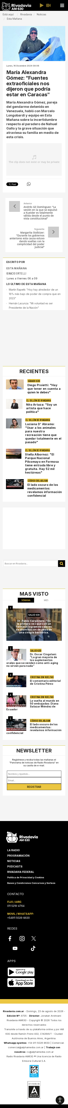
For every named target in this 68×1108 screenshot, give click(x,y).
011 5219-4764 (15, 905)
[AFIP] (34, 1071)
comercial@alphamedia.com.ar (26, 1047)
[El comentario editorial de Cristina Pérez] (16, 681)
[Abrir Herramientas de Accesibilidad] (60, 1100)
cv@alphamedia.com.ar (40, 1051)
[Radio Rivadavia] (22, 836)
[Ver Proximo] (53, 232)
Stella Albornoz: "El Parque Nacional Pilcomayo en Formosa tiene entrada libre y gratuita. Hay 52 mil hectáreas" (42, 463)
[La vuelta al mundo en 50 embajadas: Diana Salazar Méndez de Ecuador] (16, 701)
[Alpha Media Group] (34, 1090)
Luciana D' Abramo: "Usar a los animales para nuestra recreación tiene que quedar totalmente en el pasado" (43, 433)
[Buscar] (61, 563)
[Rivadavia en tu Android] (21, 971)
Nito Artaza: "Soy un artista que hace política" (41, 408)
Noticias (13, 861)
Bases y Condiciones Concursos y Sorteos (31, 883)
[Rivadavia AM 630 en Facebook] (12, 938)
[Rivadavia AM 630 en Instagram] (24, 938)
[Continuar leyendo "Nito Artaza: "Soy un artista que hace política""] (14, 404)
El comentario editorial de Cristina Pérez (45, 682)
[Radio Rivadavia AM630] (16, 6)
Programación (18, 855)
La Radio (13, 850)
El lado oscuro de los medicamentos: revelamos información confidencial (44, 490)
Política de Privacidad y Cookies (25, 877)
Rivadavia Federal (20, 871)
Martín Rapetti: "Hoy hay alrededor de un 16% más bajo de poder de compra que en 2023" (35, 294)
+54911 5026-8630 (18, 917)
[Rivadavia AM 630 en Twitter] (36, 938)
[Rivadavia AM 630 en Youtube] (15, 948)
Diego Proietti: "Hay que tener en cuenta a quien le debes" (44, 388)
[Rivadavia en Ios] (21, 982)
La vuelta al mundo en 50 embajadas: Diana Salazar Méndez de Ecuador (32, 705)
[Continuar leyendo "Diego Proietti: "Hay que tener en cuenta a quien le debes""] (15, 384)
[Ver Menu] (62, 5)
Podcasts (14, 866)
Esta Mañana (16, 268)
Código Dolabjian (38, 480)
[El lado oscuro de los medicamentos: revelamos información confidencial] (16, 725)
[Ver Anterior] (14, 206)
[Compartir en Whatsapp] (29, 184)
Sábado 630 (34, 381)
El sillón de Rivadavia (38, 400)
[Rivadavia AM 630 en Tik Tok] (33, 948)
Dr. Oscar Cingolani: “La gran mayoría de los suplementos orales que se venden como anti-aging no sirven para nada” (32, 660)
